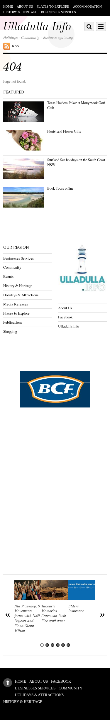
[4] (58, 645)
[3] (52, 645)
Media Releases (15, 304)
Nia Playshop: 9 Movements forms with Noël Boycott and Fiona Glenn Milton (27, 618)
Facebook (65, 317)
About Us (25, 6)
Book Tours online (60, 188)
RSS (15, 46)
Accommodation (87, 6)
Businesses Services (58, 12)
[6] (68, 645)
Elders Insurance (76, 608)
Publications (12, 322)
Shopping (10, 331)
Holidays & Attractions (20, 295)
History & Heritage (20, 12)
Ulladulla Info (68, 326)
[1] (42, 645)
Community (12, 267)
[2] (47, 645)
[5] (63, 645)
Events (8, 276)
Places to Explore (53, 6)
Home (8, 6)
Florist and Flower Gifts (64, 131)
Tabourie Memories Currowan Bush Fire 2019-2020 (53, 613)
